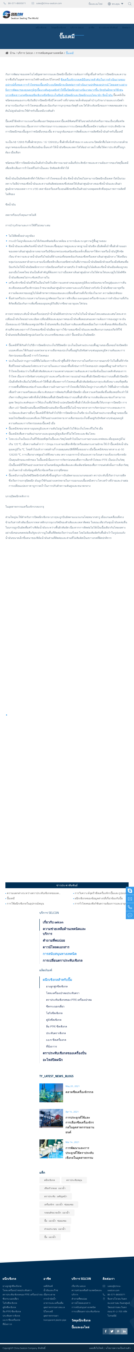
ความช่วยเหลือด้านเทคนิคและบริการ (64, 931)
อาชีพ (91, 27)
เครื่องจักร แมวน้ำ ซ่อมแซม (58, 1204)
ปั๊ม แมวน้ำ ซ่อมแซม (55, 1220)
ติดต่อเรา (126, 27)
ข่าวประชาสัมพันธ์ (108, 27)
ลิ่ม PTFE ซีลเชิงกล (56, 1026)
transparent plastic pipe (54, 1320)
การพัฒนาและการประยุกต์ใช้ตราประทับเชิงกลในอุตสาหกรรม (80, 1153)
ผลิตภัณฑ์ (45, 970)
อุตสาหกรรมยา (51, 1315)
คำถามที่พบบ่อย (54, 940)
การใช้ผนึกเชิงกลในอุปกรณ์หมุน (25, 903)
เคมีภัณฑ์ (48, 1286)
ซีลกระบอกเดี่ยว (55, 1006)
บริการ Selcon (77, 27)
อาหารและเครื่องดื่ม (53, 1303)
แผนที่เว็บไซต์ (96, 1348)
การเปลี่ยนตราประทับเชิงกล (63, 960)
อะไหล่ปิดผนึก (53, 1059)
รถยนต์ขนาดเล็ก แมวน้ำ (57, 1212)
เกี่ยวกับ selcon (53, 922)
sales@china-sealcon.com (47, 3)
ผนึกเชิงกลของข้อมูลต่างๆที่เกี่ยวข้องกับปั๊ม (99, 898)
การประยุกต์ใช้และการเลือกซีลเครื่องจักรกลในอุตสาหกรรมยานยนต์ (80, 1124)
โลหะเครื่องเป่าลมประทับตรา (62, 993)
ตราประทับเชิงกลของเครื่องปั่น (64, 1053)
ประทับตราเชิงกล (56, 1033)
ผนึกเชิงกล (41, 27)
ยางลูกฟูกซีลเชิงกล (57, 986)
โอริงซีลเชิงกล (54, 1013)
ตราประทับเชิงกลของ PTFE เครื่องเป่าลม (69, 1000)
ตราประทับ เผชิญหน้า (55, 1196)
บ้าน (12, 53)
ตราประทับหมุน (74, 1180)
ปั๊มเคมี (70, 53)
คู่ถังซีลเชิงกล (53, 1020)
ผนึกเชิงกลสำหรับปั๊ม (57, 979)
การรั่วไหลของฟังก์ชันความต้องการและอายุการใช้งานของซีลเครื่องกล (102, 903)
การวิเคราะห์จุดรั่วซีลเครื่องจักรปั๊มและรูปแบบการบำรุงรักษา (102, 893)
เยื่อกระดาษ (49, 1294)
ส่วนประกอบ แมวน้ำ (55, 1229)
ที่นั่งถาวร (51, 1046)
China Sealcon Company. (26, 1348)
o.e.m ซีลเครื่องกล (56, 1040)
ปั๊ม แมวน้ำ (50, 1237)
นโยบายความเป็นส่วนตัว (118, 1348)
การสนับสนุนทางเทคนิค (49, 53)
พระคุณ (116, 4)
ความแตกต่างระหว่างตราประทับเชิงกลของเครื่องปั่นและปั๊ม (34, 893)
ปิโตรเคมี (48, 1311)
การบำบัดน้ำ (49, 1298)
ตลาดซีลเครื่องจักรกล (79, 1092)
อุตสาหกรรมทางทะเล (54, 1307)
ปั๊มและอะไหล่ (95, 4)
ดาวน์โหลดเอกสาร (56, 947)
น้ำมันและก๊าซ (50, 1290)
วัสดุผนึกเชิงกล (58, 27)
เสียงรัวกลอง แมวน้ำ (55, 1188)
